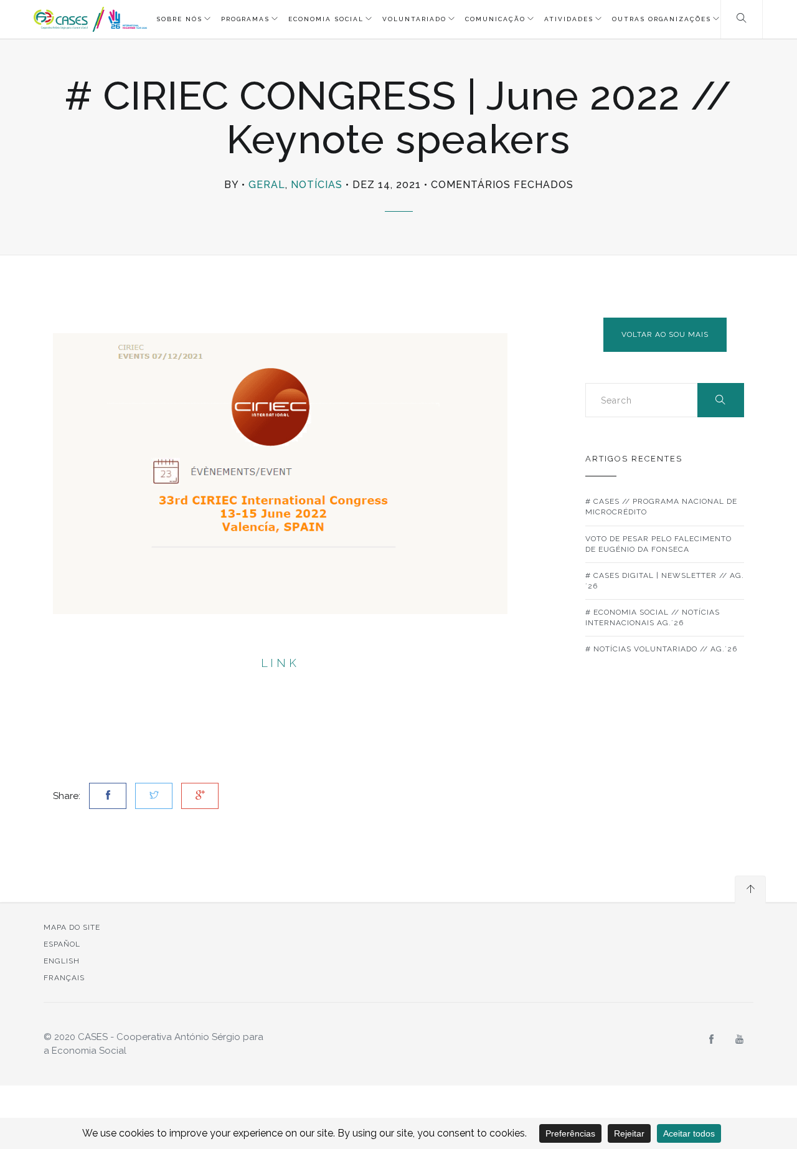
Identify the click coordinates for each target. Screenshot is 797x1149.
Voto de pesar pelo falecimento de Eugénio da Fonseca (658, 544)
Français (64, 977)
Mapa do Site (72, 927)
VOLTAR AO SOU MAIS (665, 334)
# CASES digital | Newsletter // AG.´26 (664, 580)
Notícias (316, 185)
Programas (245, 19)
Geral (266, 185)
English (62, 961)
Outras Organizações (661, 19)
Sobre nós (179, 19)
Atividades (568, 19)
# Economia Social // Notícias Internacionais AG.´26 (652, 617)
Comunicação (495, 19)
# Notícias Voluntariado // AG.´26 (661, 649)
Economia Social (326, 19)
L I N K (280, 662)
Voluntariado (414, 19)
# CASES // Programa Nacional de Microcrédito (661, 506)
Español (62, 944)
